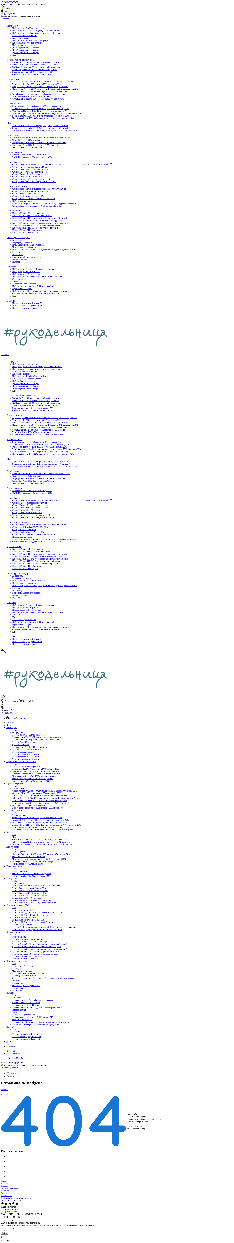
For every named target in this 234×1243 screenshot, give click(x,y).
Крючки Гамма (19, 937)
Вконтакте (14, 1073)
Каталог (5, 1183)
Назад (14, 730)
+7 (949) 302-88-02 (9, 2)
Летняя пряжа (18, 851)
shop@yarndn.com (12, 1068)
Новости (5, 1186)
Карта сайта (6, 1195)
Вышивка (16, 998)
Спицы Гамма (18, 883)
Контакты (5, 1191)
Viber (12, 1076)
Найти (4, 1233)
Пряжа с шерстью (20, 788)
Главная (4, 1181)
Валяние (16, 1032)
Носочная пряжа (19, 815)
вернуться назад (137, 1129)
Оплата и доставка (9, 1188)
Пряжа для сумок (20, 871)
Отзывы (5, 1193)
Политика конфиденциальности (16, 1198)
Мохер (15, 837)
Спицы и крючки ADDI (23, 910)
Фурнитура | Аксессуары (23, 966)
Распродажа (17, 732)
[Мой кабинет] (2, 650)
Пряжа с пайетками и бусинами (26, 766)
